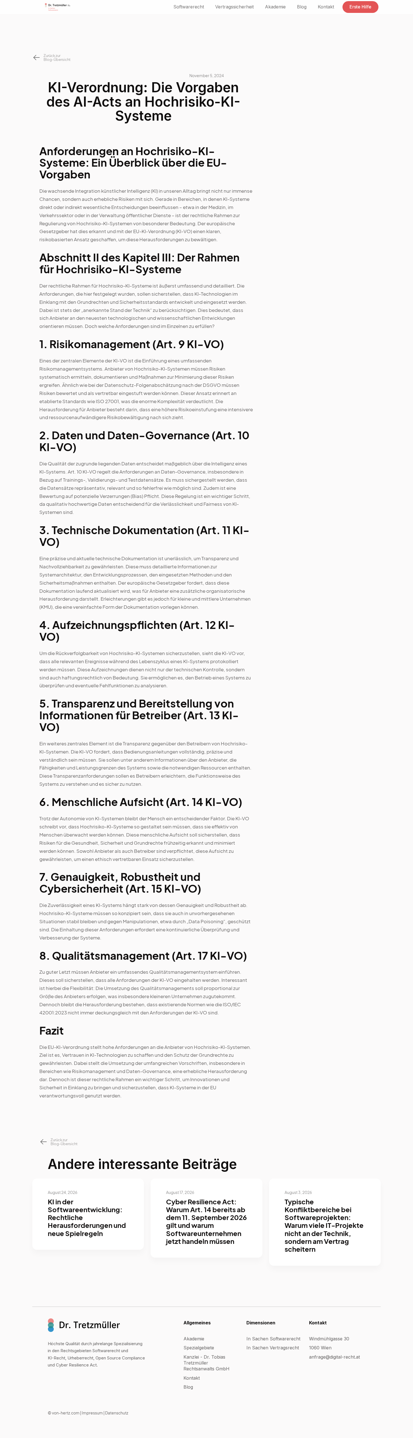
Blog (302, 7)
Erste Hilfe (360, 7)
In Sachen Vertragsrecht (272, 1347)
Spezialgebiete (198, 1347)
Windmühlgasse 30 (329, 1338)
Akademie (275, 7)
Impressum (92, 1412)
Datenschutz (116, 1412)
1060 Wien (320, 1347)
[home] (57, 7)
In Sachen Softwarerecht (273, 1338)
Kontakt (326, 7)
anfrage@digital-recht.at (334, 1357)
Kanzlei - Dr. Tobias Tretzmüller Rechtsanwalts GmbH (206, 1363)
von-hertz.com (66, 1412)
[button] (189, 7)
